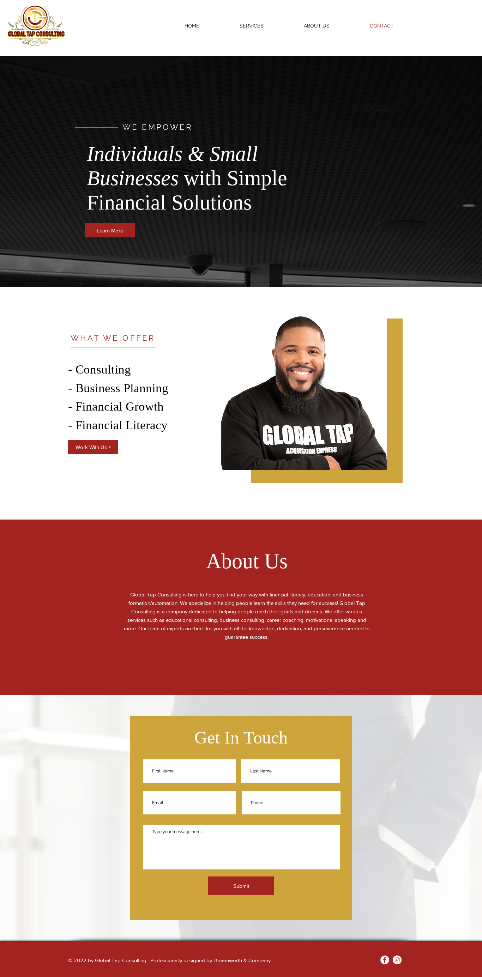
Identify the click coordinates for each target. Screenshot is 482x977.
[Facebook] (384, 959)
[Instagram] (397, 959)
